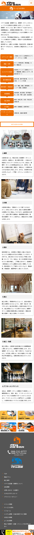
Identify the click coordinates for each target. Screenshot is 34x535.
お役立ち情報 (8, 517)
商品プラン (7, 477)
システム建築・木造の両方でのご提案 (15, 514)
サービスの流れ (8, 507)
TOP (5, 474)
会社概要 (6, 487)
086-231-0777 (19, 451)
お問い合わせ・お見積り (11, 490)
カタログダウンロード (10, 493)
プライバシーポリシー (10, 497)
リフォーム (7, 511)
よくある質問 (8, 521)
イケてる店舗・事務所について (13, 484)
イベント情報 (8, 504)
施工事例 (6, 480)
